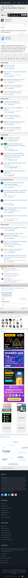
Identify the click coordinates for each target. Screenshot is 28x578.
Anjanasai (6, 211)
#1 (26, 25)
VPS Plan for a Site (9, 65)
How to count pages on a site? (13, 91)
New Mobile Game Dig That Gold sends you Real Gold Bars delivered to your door (15, 192)
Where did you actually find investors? (15, 227)
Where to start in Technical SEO (13, 249)
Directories (6, 271)
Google (9, 158)
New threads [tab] (10, 266)
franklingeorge (7, 244)
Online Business (4, 506)
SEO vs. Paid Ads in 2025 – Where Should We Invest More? (13, 234)
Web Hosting (12, 67)
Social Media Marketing (6, 508)
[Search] (26, 2)
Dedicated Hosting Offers (6, 539)
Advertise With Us (7, 558)
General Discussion (12, 195)
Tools (2, 308)
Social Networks (10, 148)
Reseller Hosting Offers (6, 535)
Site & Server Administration (15, 75)
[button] (1, 3)
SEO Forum (3, 503)
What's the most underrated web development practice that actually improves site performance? (14, 155)
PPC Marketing (4, 510)
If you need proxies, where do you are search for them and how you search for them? (15, 257)
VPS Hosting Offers (5, 537)
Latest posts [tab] (3, 266)
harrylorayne (6, 186)
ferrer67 (5, 250)
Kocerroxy (6, 260)
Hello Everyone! (8, 278)
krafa (5, 219)
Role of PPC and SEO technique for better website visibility (14, 183)
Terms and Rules (8, 576)
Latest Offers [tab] (3, 312)
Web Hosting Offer (5, 530)
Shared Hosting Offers (6, 532)
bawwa (5, 139)
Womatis (6, 174)
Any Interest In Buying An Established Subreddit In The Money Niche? (14, 145)
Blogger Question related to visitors (14, 121)
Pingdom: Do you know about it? (13, 85)
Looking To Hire (11, 174)
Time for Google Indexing (11, 115)
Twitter (10, 203)
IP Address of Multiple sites (12, 102)
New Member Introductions (13, 139)
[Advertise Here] (21, 417)
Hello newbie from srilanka (12, 138)
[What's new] (23, 2)
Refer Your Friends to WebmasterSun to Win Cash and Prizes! (13, 289)
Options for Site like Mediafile (12, 127)
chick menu (6, 166)
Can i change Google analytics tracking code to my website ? (15, 209)
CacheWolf (6, 229)
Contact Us (5, 560)
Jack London (6, 203)
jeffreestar (6, 237)
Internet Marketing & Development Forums (18, 237)
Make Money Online (13, 229)
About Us (5, 553)
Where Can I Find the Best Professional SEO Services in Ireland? (15, 242)
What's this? (24, 308)
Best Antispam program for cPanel (14, 79)
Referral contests (5, 285)
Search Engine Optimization (15, 166)
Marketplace (6, 562)
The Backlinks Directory (10, 268)
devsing (5, 158)
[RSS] (22, 576)
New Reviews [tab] (11, 312)
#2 (26, 42)
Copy (3, 304)
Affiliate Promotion (5, 528)
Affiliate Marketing (5, 512)
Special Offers (4, 526)
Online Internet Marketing (12, 219)
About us (15, 576)
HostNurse (8, 37)
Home (19, 576)
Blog (4, 555)
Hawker (5, 195)
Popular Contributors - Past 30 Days (11, 317)
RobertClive (4, 12)
